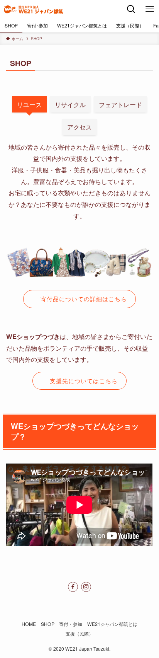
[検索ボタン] (131, 9)
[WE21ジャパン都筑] (33, 9)
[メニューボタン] (149, 9)
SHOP (47, 623)
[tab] (29, 104)
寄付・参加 (70, 623)
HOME (29, 623)
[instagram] (86, 587)
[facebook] (73, 587)
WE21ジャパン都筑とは (112, 623)
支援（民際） (79, 633)
